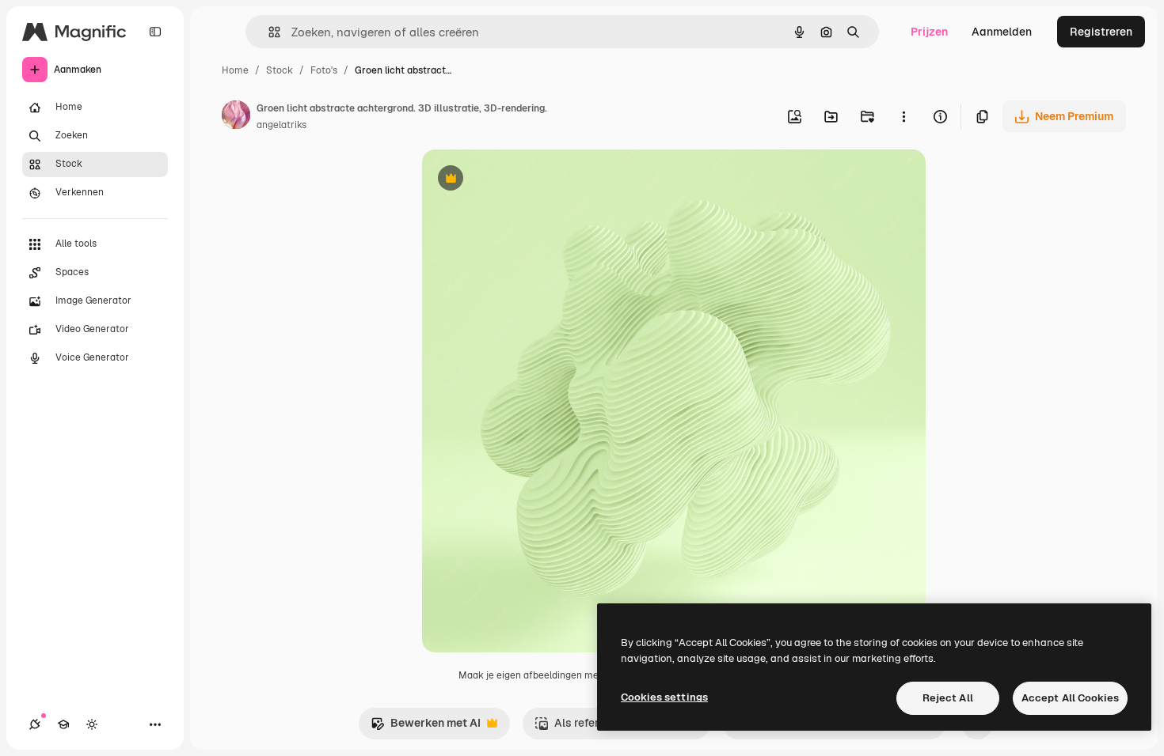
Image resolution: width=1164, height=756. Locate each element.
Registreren (1101, 32)
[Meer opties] (903, 116)
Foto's (323, 70)
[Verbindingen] (35, 724)
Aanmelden (1002, 32)
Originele (526, 179)
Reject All (947, 698)
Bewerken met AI (426, 727)
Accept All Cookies (1070, 698)
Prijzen (929, 32)
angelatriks (281, 125)
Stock (279, 70)
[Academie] (63, 724)
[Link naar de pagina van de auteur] (236, 117)
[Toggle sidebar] (155, 31)
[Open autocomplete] (268, 32)
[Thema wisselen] (92, 724)
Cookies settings (664, 697)
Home (235, 70)
